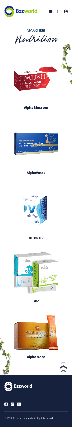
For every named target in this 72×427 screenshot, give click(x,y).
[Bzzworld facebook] (7, 403)
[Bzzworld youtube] (20, 403)
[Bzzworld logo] (21, 11)
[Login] (66, 11)
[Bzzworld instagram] (14, 403)
